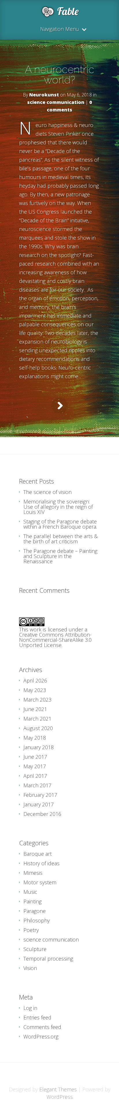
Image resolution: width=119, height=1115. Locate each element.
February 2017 (40, 794)
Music (30, 891)
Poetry (31, 929)
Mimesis (32, 872)
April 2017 (35, 775)
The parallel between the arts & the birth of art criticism (60, 539)
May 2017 (34, 766)
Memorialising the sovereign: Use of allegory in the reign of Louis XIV (58, 506)
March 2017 (37, 785)
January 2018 (38, 747)
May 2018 (34, 737)
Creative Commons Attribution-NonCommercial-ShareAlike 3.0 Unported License (55, 639)
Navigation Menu (59, 29)
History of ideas (41, 863)
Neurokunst (44, 95)
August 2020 (38, 728)
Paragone (34, 910)
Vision (30, 968)
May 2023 (34, 690)
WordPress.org (40, 1036)
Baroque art (37, 853)
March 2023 (37, 699)
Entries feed (37, 1017)
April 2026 (35, 680)
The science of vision (47, 491)
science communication (55, 102)
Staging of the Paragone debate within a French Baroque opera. (60, 524)
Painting (32, 901)
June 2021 (35, 709)
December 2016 (42, 813)
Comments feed (42, 1026)
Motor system (39, 882)
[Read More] (59, 405)
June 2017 (35, 756)
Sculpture (35, 949)
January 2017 (38, 804)
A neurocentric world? (59, 74)
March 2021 (37, 718)
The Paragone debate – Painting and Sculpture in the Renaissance (60, 556)
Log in (30, 1007)
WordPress (60, 1096)
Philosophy (36, 920)
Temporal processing (48, 958)
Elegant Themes (58, 1089)
